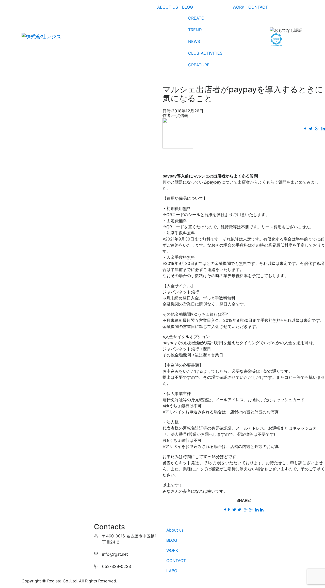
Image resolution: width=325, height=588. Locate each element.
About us (175, 530)
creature (198, 64)
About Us (167, 7)
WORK (172, 550)
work (238, 7)
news (194, 41)
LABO (171, 570)
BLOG (171, 540)
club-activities (205, 53)
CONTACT (176, 560)
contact (258, 7)
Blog (187, 7)
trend (195, 29)
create (196, 18)
